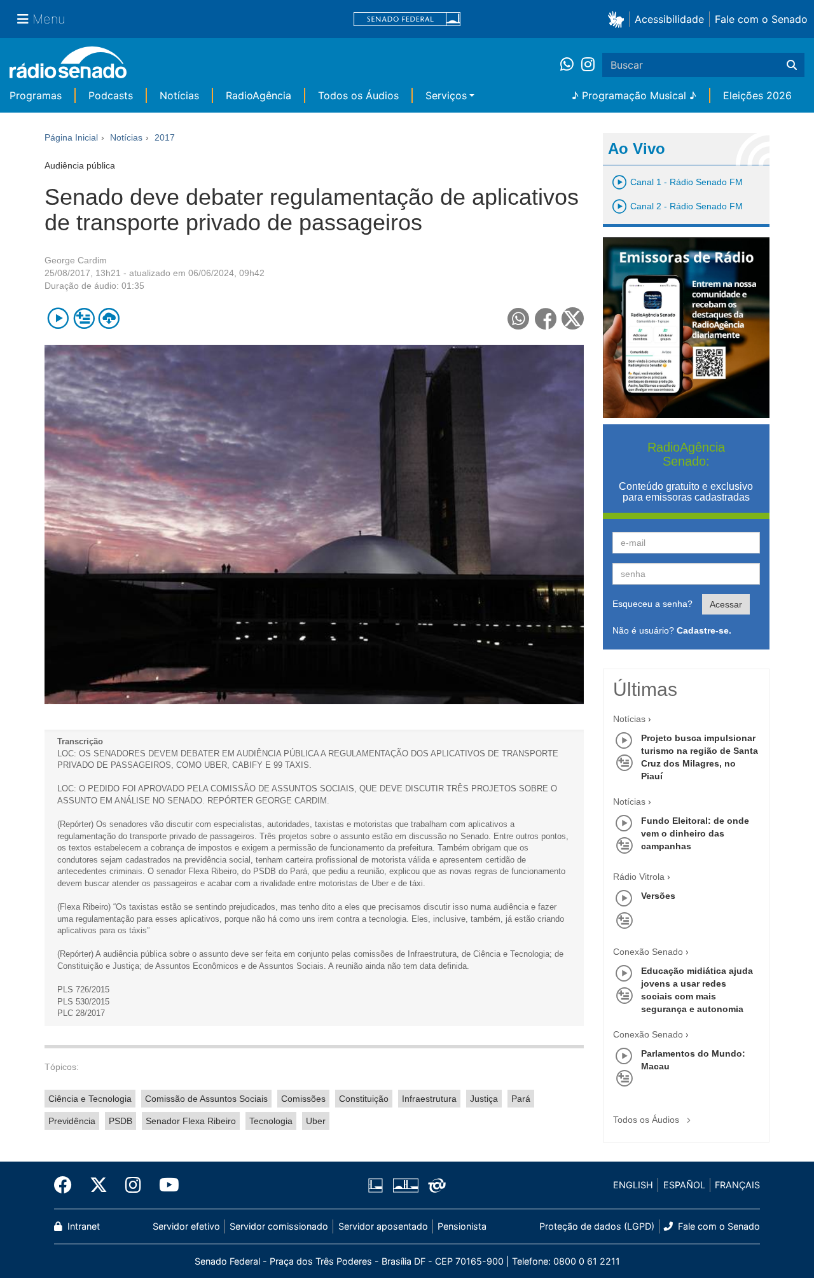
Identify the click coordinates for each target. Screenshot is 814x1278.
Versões (658, 896)
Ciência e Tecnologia (90, 1099)
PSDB (120, 1121)
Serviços (446, 95)
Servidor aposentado (383, 1226)
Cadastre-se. (704, 630)
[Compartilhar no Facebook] (546, 318)
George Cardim (76, 260)
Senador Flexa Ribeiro (191, 1121)
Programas (36, 95)
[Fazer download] (109, 318)
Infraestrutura (429, 1099)
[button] (618, 18)
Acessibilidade (669, 19)
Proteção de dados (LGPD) (596, 1226)
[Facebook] (67, 1185)
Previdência (71, 1121)
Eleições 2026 (757, 95)
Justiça (484, 1099)
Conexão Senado (648, 952)
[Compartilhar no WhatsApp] (518, 318)
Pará (520, 1099)
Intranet (82, 1226)
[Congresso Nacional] (405, 1185)
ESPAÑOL (684, 1184)
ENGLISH (633, 1184)
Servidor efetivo (186, 1226)
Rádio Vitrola (639, 877)
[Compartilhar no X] (573, 318)
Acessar (726, 604)
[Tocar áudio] (58, 318)
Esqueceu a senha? (652, 604)
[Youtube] (164, 1185)
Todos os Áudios (358, 95)
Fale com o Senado (761, 19)
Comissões (303, 1099)
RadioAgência (258, 95)
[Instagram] (588, 64)
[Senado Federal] (407, 19)
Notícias (179, 95)
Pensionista (462, 1226)
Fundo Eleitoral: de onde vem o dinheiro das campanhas (695, 833)
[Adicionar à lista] (83, 318)
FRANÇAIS (737, 1184)
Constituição (364, 1099)
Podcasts (110, 95)
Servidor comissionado (279, 1226)
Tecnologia (271, 1121)
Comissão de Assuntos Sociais (206, 1099)
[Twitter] (98, 1185)
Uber (316, 1121)
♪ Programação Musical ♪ (634, 95)
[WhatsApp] (570, 64)
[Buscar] (791, 64)
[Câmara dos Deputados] (377, 1185)
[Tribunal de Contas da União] (435, 1185)
